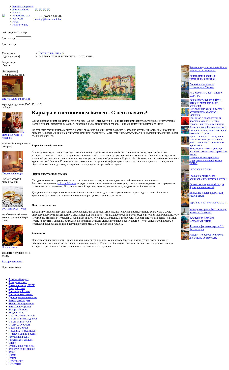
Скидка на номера (12, 173)
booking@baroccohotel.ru (48, 19)
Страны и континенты (21, 345)
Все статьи (15, 363)
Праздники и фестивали (22, 330)
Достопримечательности (23, 297)
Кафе (15, 21)
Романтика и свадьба (21, 339)
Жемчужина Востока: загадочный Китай (201, 219)
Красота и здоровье (20, 306)
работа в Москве (66, 183)
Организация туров (20, 321)
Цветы (12, 354)
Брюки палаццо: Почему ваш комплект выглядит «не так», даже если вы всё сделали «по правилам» (206, 141)
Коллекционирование (21, 303)
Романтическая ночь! (14, 208)
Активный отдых (18, 279)
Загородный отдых (19, 300)
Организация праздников (23, 318)
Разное (12, 357)
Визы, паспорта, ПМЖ (22, 285)
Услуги (16, 12)
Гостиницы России (19, 291)
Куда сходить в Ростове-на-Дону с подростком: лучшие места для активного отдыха (207, 130)
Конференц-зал (21, 15)
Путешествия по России (22, 333)
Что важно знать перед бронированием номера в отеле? (207, 177)
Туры (12, 351)
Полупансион (10, 247)
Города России (17, 288)
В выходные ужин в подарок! (13, 134)
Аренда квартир (18, 282)
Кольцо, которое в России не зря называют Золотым (207, 211)
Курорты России (18, 309)
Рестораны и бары (19, 336)
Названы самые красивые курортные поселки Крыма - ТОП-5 (205, 160)
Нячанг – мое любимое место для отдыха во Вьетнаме (206, 236)
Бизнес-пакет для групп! (16, 98)
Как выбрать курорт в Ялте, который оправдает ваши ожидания (205, 102)
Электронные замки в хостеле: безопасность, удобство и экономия (206, 111)
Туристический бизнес (22, 348)
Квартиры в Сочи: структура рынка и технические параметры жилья (208, 151)
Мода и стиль (16, 312)
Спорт (12, 342)
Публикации (16, 360)
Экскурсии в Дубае (200, 169)
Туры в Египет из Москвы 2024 (207, 202)
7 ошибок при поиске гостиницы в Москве (201, 86)
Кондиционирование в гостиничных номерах (202, 77)
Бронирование (20, 9)
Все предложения (12, 261)
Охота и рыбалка (18, 327)
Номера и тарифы (22, 6)
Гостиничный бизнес (51, 53)
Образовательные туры (22, 315)
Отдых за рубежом (19, 324)
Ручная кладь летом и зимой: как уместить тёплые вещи (208, 69)
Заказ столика (20, 24)
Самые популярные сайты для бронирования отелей (206, 186)
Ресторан (17, 18)
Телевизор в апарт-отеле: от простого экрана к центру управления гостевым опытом (206, 121)
